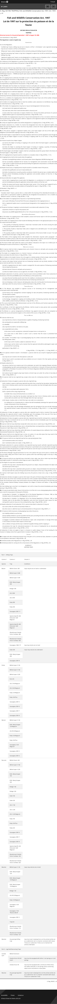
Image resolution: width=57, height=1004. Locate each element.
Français (53, 2)
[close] (53, 6)
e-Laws (4, 6)
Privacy (13, 995)
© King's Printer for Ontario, (10, 998)
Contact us (20, 995)
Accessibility (4, 995)
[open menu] (47, 6)
